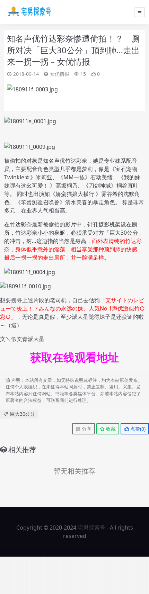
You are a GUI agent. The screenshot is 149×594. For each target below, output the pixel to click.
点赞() (137, 428)
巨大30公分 (22, 414)
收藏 (110, 428)
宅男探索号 (91, 527)
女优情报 (59, 74)
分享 (85, 428)
